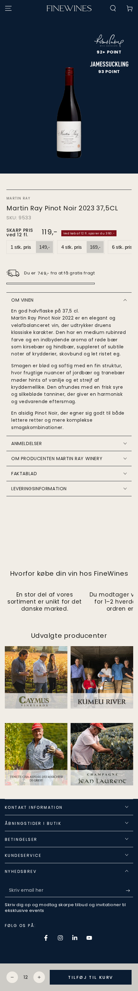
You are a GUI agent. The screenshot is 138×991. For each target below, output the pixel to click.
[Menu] (8, 8)
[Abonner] (129, 891)
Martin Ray (18, 198)
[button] (113, 8)
